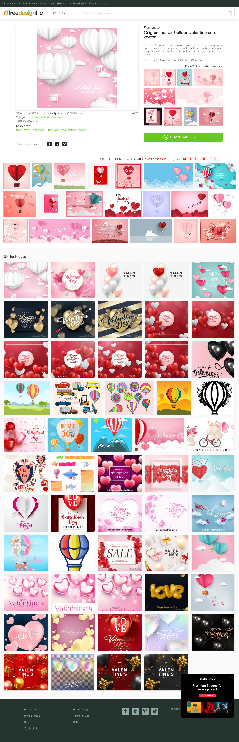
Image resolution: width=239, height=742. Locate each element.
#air (19, 130)
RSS (75, 722)
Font (91, 3)
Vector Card (59, 117)
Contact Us (31, 728)
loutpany (56, 113)
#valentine (69, 130)
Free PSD (78, 3)
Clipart (103, 3)
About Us (30, 709)
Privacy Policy (32, 716)
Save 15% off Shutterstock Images (200, 66)
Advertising (80, 709)
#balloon (53, 130)
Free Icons (63, 3)
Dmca (27, 722)
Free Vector (11, 3)
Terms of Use (81, 716)
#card (83, 130)
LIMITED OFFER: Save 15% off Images (138, 159)
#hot (27, 130)
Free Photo (29, 3)
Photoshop (46, 3)
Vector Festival (40, 117)
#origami (39, 130)
